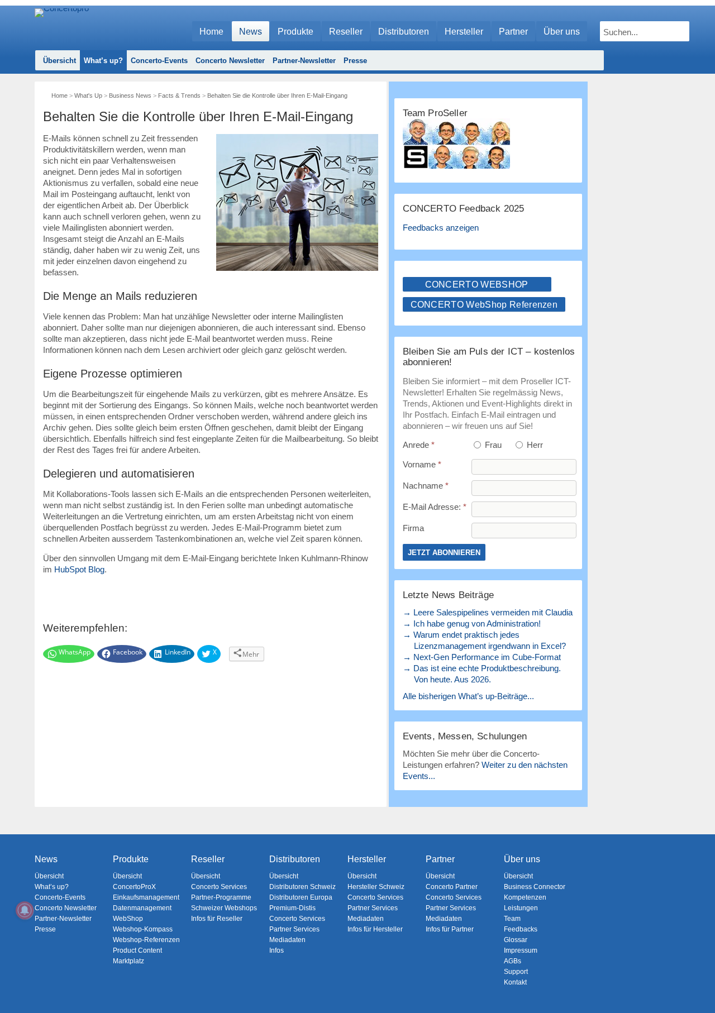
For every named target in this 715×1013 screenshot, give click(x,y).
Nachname (426, 485)
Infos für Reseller (216, 919)
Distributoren (403, 31)
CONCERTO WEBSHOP (476, 284)
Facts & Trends (179, 95)
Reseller (346, 31)
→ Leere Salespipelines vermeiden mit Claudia (488, 612)
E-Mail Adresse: (434, 507)
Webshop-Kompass (143, 929)
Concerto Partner (452, 887)
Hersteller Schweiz (375, 887)
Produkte (295, 31)
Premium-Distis (292, 908)
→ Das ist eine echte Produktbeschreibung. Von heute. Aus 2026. (482, 673)
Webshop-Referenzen (146, 940)
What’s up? (103, 60)
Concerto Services (219, 887)
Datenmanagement (142, 908)
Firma (413, 528)
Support (516, 972)
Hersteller (464, 31)
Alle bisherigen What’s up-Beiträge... (468, 696)
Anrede (419, 445)
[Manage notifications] (25, 910)
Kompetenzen (525, 897)
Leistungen (521, 908)
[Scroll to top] (698, 985)
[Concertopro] (62, 26)
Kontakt (515, 982)
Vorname (422, 464)
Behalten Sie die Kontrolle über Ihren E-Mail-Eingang (277, 95)
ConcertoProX (134, 887)
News (250, 31)
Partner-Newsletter (304, 60)
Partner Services (294, 929)
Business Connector (534, 887)
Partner (513, 31)
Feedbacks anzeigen (441, 227)
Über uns (562, 31)
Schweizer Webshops (224, 908)
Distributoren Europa (300, 897)
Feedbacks (520, 929)
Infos (276, 950)
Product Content (137, 950)
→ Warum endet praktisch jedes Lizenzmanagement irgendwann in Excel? (484, 640)
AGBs (512, 961)
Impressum (520, 950)
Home (211, 31)
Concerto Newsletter (230, 60)
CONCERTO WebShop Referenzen (484, 304)
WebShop (128, 919)
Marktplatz (128, 961)
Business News (130, 95)
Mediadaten (287, 940)
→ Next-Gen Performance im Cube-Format (482, 657)
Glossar (515, 940)
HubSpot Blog (79, 569)
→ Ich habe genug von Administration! (472, 623)
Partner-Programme (221, 897)
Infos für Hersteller (375, 929)
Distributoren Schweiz (302, 887)
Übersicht (59, 60)
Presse (355, 60)
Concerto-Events (159, 60)
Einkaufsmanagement (146, 897)
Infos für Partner (450, 929)
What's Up (88, 95)
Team (512, 919)
